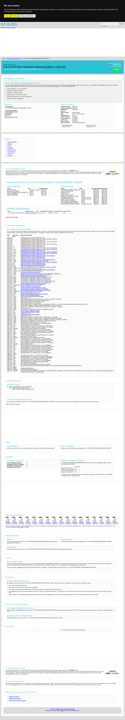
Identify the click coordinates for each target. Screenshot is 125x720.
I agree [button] (7, 16)
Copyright (52, 709)
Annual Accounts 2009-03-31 (42, 522)
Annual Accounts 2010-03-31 (35, 522)
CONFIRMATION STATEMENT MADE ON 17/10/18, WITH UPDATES (38, 259)
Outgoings (9, 155)
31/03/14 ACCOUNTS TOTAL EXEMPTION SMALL (33, 284)
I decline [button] (14, 16)
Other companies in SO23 (11, 117)
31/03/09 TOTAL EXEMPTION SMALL (30, 314)
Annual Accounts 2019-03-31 (102, 522)
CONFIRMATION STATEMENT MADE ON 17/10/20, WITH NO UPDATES (39, 253)
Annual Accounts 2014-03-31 (8, 522)
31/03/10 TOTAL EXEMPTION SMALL (30, 312)
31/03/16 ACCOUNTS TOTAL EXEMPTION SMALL (33, 264)
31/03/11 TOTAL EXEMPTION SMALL (30, 310)
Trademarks (10, 147)
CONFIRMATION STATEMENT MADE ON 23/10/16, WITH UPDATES (38, 269)
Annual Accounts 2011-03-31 (28, 522)
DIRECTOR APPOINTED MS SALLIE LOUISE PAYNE (34, 294)
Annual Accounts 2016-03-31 (55, 522)
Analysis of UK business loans (71, 710)
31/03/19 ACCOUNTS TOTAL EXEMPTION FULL (33, 257)
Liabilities (9, 144)
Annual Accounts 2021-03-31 (115, 522)
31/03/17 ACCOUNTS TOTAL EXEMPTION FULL (33, 263)
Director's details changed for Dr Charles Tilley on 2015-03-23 (36, 282)
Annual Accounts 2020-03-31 (108, 522)
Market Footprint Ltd (61, 709)
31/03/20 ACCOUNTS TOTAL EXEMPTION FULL (33, 254)
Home (4, 58)
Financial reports (11, 151)
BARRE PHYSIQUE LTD (15, 698)
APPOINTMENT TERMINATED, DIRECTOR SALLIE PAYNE (36, 290)
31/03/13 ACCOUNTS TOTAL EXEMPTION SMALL (33, 287)
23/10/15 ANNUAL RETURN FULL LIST (30, 272)
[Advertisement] (53, 42)
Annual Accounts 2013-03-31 (15, 522)
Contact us (48, 710)
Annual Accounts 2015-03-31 (48, 522)
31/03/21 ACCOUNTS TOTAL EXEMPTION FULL (33, 250)
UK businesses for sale (57, 710)
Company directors (12, 142)
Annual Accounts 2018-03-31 (68, 522)
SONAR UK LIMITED (30, 213)
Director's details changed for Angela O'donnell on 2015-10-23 (36, 275)
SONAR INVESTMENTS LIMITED (17, 700)
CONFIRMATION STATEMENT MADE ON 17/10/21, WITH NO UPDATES (39, 252)
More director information (12, 217)
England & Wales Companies (14, 58)
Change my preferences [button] (27, 16)
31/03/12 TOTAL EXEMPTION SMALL (30, 295)
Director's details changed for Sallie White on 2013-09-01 (34, 289)
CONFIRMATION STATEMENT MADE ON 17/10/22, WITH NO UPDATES (39, 249)
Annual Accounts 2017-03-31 (62, 522)
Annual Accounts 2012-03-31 (21, 522)
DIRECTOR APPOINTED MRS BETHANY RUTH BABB (34, 260)
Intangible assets (11, 149)
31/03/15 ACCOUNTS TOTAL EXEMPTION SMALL (33, 276)
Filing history (10, 153)
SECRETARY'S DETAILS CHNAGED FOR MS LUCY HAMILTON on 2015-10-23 (40, 273)
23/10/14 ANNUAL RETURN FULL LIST (30, 286)
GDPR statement (70, 709)
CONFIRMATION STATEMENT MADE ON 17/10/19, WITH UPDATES (38, 255)
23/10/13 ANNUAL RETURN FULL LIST (30, 292)
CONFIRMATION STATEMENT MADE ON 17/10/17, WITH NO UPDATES (39, 262)
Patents (9, 145)
